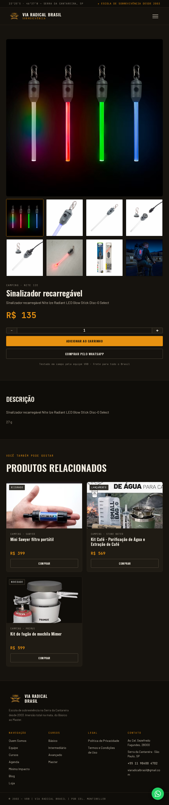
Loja (12, 783)
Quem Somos (17, 740)
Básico (52, 740)
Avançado (55, 755)
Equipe (13, 748)
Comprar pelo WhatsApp (84, 353)
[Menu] (155, 16)
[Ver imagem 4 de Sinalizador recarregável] (144, 217)
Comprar (44, 563)
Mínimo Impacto (19, 769)
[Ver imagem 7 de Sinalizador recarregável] (104, 257)
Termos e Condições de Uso (101, 750)
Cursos (13, 755)
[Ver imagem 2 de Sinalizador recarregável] (64, 217)
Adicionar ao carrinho (84, 341)
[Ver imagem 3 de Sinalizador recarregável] (104, 217)
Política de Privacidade (103, 740)
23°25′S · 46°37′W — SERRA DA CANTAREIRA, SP (46, 3)
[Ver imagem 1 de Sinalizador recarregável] (24, 217)
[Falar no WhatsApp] (158, 794)
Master (53, 762)
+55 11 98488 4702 (143, 763)
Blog (12, 776)
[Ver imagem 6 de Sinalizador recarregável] (64, 257)
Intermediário (57, 748)
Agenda (14, 762)
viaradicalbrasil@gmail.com (144, 772)
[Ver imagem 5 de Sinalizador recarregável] (24, 257)
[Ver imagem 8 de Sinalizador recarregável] (144, 257)
